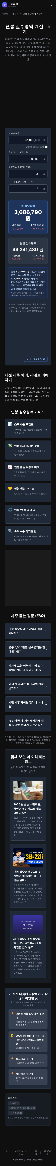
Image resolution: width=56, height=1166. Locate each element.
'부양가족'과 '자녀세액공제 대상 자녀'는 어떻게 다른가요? (26, 722)
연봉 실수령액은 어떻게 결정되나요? (26, 631)
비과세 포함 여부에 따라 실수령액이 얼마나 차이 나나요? (26, 667)
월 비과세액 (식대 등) (19, 152)
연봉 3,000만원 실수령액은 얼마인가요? (27, 649)
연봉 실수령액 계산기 (33, 13)
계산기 (15, 13)
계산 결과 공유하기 (37, 359)
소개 (7, 1152)
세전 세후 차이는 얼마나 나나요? (26, 704)
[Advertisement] (28, 93)
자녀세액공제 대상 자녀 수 (21, 181)
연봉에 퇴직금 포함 (35, 146)
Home (5, 13)
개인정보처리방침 (21, 1152)
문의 (36, 1152)
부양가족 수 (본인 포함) (20, 167)
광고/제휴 (47, 1152)
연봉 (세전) (14, 133)
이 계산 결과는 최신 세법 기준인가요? (26, 686)
